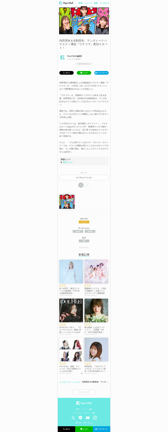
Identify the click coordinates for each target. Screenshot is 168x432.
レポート (87, 413)
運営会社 (78, 423)
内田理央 (78, 231)
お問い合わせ (88, 423)
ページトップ (84, 392)
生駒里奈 (90, 231)
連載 (96, 3)
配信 (84, 241)
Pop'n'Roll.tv (84, 247)
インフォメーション (84, 177)
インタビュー (105, 3)
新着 (80, 3)
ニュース (88, 3)
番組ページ (68, 162)
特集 (93, 413)
